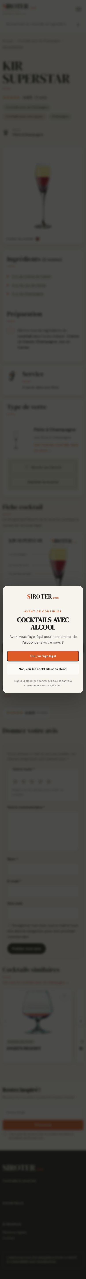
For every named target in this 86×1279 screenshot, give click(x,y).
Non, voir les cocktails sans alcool (43, 669)
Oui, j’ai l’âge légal (43, 656)
